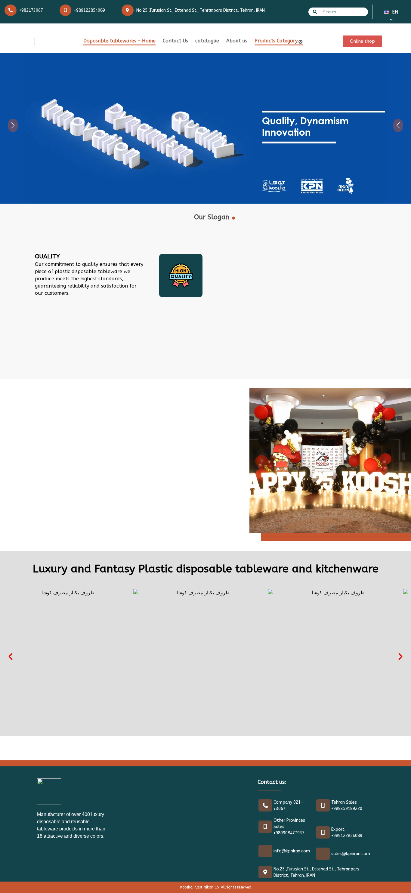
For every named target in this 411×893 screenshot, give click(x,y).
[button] (10, 656)
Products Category (276, 41)
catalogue (207, 41)
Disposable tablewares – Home (119, 41)
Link (4, 57)
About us (236, 41)
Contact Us (175, 41)
